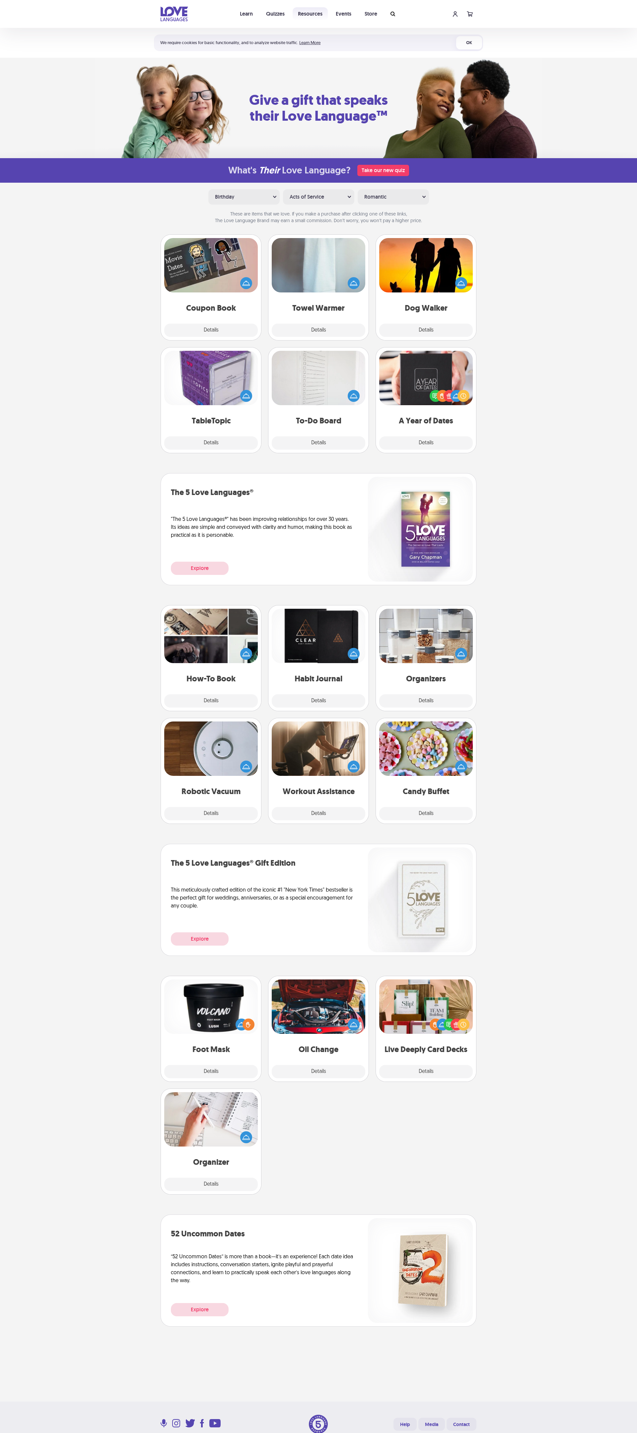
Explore (200, 568)
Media (431, 1424)
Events (343, 13)
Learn (246, 13)
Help (405, 1424)
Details (211, 330)
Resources (310, 13)
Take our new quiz (383, 170)
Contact (461, 1424)
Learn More (309, 42)
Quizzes (275, 13)
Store (371, 13)
